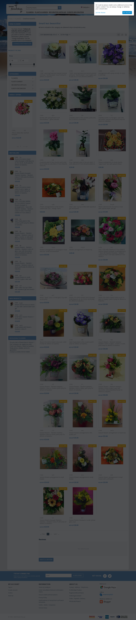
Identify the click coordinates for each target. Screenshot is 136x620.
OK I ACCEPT (127, 12)
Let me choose (100, 12)
